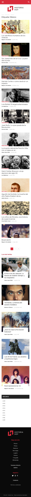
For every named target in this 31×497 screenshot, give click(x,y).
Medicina (15, 448)
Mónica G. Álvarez (8, 307)
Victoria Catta (5, 62)
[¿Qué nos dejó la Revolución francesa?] (15, 322)
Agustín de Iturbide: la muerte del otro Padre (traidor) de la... (15, 195)
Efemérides (15, 460)
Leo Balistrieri (5, 106)
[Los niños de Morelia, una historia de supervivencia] (15, 208)
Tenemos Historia (15, 465)
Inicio (3, 14)
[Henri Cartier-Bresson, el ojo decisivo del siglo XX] (15, 162)
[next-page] (18, 249)
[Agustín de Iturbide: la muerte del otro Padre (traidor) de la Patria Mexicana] (15, 185)
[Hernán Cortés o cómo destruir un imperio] (15, 72)
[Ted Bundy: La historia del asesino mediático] (15, 295)
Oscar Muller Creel (6, 221)
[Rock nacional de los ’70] (15, 376)
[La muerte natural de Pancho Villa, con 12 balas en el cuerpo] (15, 139)
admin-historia (5, 198)
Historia (4, 33)
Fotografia (5, 168)
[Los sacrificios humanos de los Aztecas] (15, 27)
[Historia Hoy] (15, 8)
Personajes (5, 55)
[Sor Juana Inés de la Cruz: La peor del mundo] (15, 49)
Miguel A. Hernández (6, 39)
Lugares (15, 453)
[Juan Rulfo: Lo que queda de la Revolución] (15, 116)
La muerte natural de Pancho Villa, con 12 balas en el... (15, 149)
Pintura (15, 446)
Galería (15, 467)
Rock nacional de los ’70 (12, 386)
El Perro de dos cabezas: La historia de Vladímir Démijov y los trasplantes (14, 275)
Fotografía (15, 457)
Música (15, 443)
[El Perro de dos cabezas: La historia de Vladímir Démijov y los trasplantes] (15, 268)
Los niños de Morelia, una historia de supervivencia (15, 218)
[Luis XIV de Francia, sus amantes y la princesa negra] (15, 349)
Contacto (15, 480)
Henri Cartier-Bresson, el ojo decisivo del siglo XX (13, 172)
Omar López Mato (6, 152)
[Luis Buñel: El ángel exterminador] (15, 95)
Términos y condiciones (15, 484)
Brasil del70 (6, 240)
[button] (2, 2)
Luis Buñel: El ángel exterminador (15, 104)
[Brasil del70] (15, 231)
